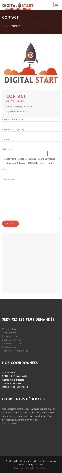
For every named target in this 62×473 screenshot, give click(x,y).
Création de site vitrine (12, 343)
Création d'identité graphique (15, 351)
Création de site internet (12, 340)
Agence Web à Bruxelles (24, 468)
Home (5, 26)
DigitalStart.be (42, 468)
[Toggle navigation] (56, 4)
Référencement (9, 333)
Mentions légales (9, 423)
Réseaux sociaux (10, 336)
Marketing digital (9, 329)
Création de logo (9, 347)
